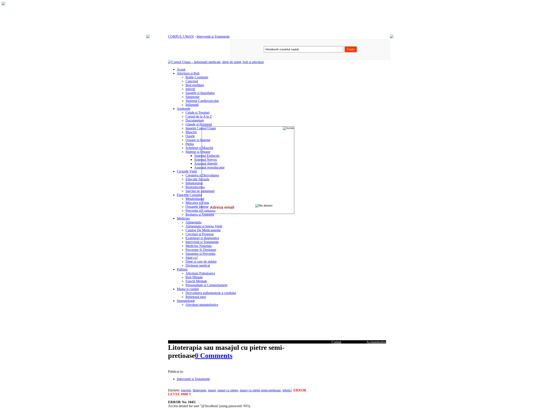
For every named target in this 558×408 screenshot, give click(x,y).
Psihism (182, 269)
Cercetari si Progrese (199, 234)
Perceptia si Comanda (200, 210)
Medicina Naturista (198, 246)
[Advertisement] (219, 365)
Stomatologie (186, 301)
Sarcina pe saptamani (199, 191)
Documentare (194, 120)
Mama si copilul (188, 289)
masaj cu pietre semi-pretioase (260, 390)
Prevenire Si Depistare (200, 250)
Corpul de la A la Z (198, 116)
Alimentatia (193, 222)
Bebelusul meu (195, 297)
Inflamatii (192, 105)
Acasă (181, 69)
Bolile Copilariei (196, 77)
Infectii (190, 89)
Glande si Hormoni (198, 124)
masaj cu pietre (228, 390)
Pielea (189, 144)
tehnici (287, 390)
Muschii (191, 132)
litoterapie (199, 390)
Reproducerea (195, 187)
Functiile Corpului (189, 195)
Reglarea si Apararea (199, 214)
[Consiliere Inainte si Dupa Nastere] (3, 4)
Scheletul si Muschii (199, 148)
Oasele (190, 136)
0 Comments (213, 355)
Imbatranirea (194, 183)
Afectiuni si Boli (188, 73)
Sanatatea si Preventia (200, 254)
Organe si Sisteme (197, 140)
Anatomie (183, 108)
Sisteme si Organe (197, 152)
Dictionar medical (197, 265)
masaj (212, 390)
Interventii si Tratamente (213, 36)
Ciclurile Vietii (187, 171)
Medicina (183, 218)
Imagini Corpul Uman (200, 128)
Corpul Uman (336, 344)
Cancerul (191, 81)
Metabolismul (194, 199)
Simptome (192, 97)
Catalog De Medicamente (203, 230)
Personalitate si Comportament (206, 285)
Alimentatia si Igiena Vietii (203, 226)
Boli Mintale (194, 277)
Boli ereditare (194, 85)
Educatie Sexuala (197, 179)
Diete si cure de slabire (201, 261)
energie (186, 390)
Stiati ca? (191, 257)
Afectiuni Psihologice (200, 273)
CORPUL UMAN (181, 36)
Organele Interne (197, 206)
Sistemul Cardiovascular (202, 101)
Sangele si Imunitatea (200, 93)
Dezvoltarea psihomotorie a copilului (210, 293)
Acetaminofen (376, 342)
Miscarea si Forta (197, 203)
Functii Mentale (196, 281)
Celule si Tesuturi (197, 112)
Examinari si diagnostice (202, 238)
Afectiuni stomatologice (201, 304)
